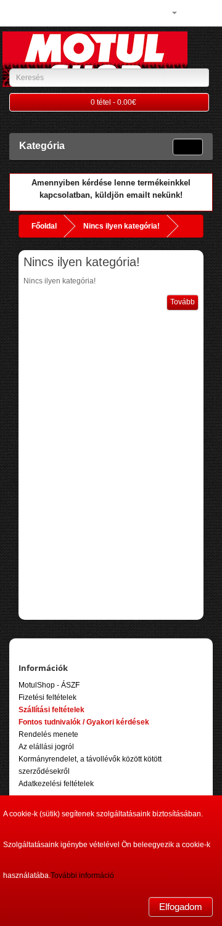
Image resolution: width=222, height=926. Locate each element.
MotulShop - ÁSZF (49, 685)
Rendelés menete (48, 734)
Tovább (182, 302)
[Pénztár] (203, 12)
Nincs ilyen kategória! (121, 226)
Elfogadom (180, 906)
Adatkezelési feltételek (56, 783)
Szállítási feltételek (51, 709)
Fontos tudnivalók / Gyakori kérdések (83, 722)
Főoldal (44, 226)
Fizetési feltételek (47, 697)
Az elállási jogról (46, 746)
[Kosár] (188, 12)
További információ (82, 875)
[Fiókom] (169, 12)
